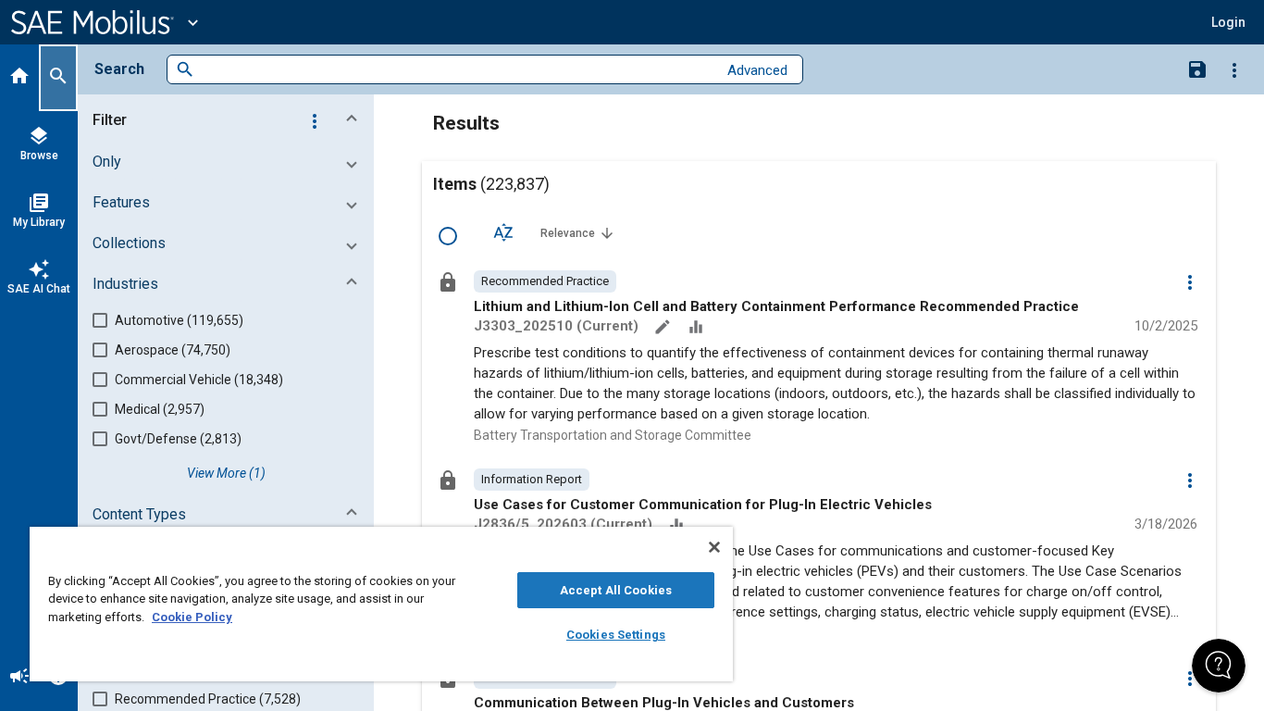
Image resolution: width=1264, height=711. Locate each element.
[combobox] (456, 70)
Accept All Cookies (616, 590)
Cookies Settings (615, 635)
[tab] (19, 77)
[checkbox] (447, 236)
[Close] (714, 547)
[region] (381, 604)
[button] (229, 120)
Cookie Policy (192, 617)
